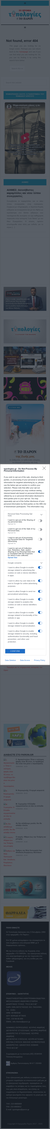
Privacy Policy (39, 660)
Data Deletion (10, 660)
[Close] (45, 469)
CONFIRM (15, 651)
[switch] (40, 520)
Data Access (25, 660)
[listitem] (25, 515)
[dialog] (25, 564)
